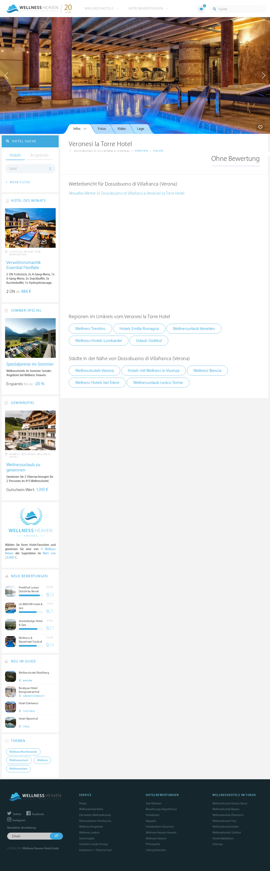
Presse (82, 803)
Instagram (18, 820)
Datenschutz (104, 850)
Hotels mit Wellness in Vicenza (153, 370)
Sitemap (217, 844)
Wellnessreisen (18, 768)
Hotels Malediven (223, 838)
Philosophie (153, 844)
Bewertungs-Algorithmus (161, 809)
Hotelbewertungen (146, 8)
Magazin (151, 821)
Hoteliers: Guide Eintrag (93, 844)
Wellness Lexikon (89, 832)
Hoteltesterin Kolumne (160, 826)
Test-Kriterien (154, 803)
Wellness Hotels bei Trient (97, 382)
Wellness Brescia (207, 370)
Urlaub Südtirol (149, 340)
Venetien (141, 150)
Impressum (86, 850)
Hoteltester (152, 815)
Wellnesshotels (100, 8)
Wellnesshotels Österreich (228, 815)
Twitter (16, 814)
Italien (158, 150)
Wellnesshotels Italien (225, 826)
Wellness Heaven (156, 838)
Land (13, 169)
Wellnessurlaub (18, 760)
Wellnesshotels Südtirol (226, 832)
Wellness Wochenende (23, 752)
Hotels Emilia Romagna (139, 328)
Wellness (42, 760)
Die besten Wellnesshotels (95, 815)
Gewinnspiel (86, 838)
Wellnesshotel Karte (91, 809)
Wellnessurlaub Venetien (194, 328)
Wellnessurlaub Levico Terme (158, 382)
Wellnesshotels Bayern (225, 809)
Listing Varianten (156, 850)
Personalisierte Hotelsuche (95, 821)
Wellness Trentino (90, 328)
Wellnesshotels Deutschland (229, 803)
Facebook (37, 814)
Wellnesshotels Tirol (224, 821)
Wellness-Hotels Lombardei (98, 340)
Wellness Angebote (91, 826)
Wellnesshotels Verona (94, 370)
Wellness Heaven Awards (161, 832)
